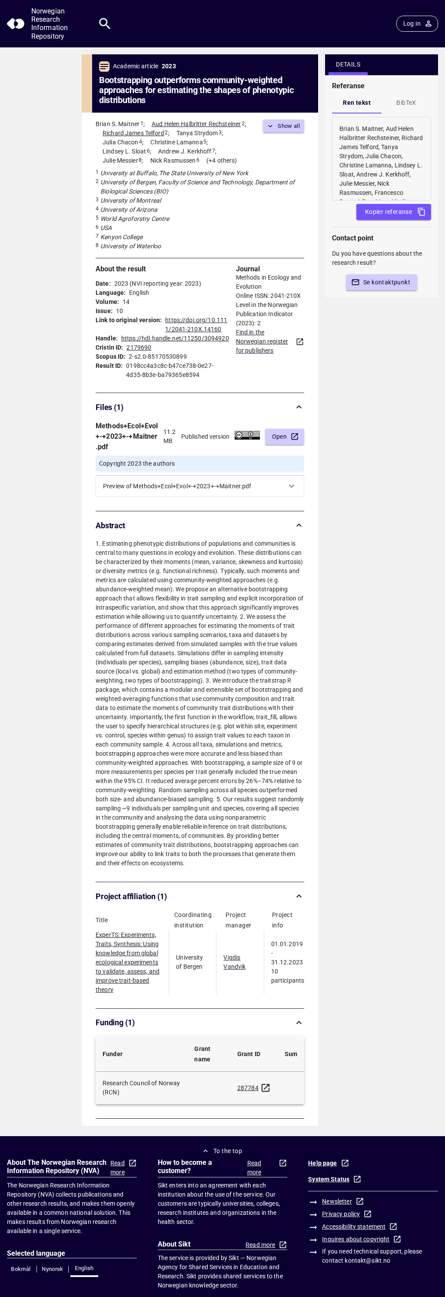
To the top (227, 1150)
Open (279, 436)
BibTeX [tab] (406, 102)
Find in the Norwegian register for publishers (262, 341)
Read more (117, 1168)
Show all (289, 126)
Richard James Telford (133, 133)
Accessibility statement (353, 1226)
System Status (328, 1179)
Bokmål (20, 1269)
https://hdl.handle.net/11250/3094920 (175, 338)
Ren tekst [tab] (357, 102)
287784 (248, 1087)
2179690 (138, 347)
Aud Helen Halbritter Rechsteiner (196, 123)
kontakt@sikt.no (367, 1260)
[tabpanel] (381, 158)
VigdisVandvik (234, 962)
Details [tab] (348, 64)
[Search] (105, 23)
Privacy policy (341, 1213)
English (84, 1268)
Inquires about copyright (355, 1239)
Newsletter (337, 1201)
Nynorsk (52, 1269)
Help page (322, 1163)
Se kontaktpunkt (386, 282)
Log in (412, 23)
